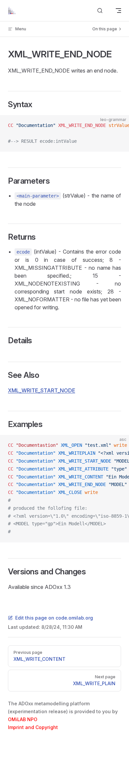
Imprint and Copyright (33, 727)
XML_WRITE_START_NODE (41, 390)
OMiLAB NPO (22, 719)
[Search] (100, 11)
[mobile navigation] (118, 10)
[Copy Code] (118, 125)
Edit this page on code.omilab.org (54, 618)
